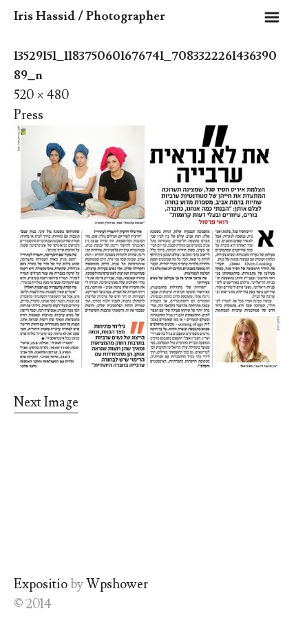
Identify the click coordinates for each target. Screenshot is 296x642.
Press (28, 115)
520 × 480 (41, 95)
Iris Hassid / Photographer (89, 16)
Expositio (40, 584)
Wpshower (117, 584)
